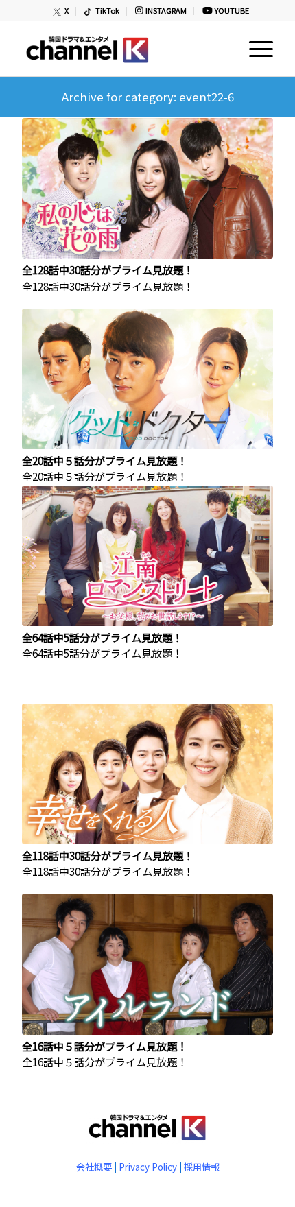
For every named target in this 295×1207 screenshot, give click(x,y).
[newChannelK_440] (122, 48)
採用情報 (202, 1166)
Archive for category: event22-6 (148, 96)
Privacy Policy (148, 1166)
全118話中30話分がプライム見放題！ (107, 855)
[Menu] (254, 48)
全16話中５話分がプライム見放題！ (104, 1045)
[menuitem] (61, 11)
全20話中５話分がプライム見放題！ (104, 460)
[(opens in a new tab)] (147, 188)
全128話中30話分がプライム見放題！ (107, 269)
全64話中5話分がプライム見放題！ (102, 637)
